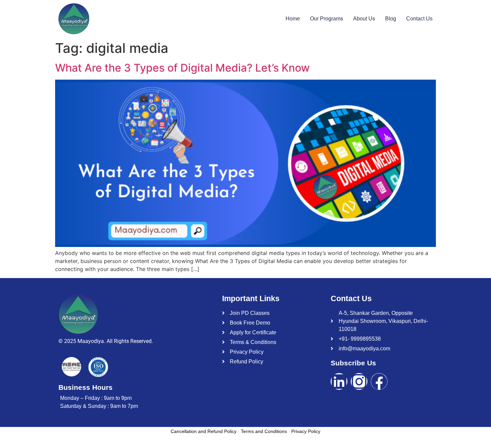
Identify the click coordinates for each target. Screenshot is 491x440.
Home (293, 18)
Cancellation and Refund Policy (203, 431)
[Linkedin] (339, 381)
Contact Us (419, 18)
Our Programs (326, 18)
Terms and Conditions (264, 431)
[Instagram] (359, 381)
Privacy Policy (305, 431)
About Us (364, 18)
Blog (390, 18)
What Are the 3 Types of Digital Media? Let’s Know (182, 67)
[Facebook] (379, 381)
